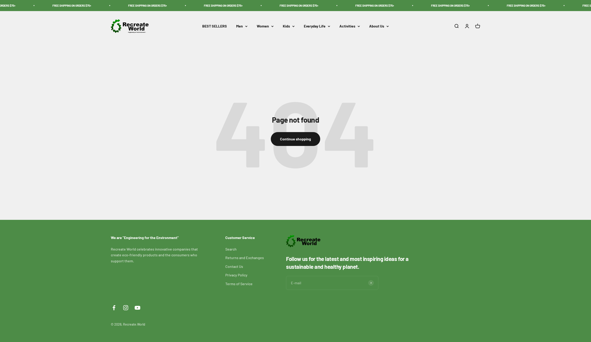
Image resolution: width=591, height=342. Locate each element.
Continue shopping (295, 139)
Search (231, 249)
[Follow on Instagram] (126, 308)
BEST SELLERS (214, 26)
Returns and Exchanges (244, 257)
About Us (376, 26)
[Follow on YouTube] (137, 308)
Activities (347, 26)
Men (239, 26)
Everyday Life (315, 26)
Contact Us (234, 266)
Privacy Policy (236, 275)
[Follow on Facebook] (114, 308)
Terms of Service (239, 283)
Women (263, 26)
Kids (286, 26)
